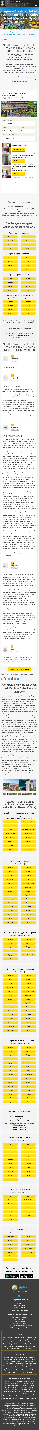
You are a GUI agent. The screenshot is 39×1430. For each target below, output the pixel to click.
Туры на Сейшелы (28, 1342)
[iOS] (26, 1276)
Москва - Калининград (12, 1383)
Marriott (10, 1252)
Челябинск (28, 849)
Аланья (28, 867)
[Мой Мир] (19, 679)
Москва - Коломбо (9, 1396)
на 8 (18, 149)
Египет (28, 879)
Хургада (10, 883)
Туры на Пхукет (31, 1363)
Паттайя (28, 899)
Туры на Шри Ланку (19, 1340)
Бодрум (28, 875)
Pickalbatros (28, 1208)
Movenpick (28, 1212)
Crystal (10, 1167)
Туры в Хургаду (31, 1359)
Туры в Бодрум (19, 1359)
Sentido (28, 1204)
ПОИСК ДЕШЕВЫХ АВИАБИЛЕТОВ (19, 328)
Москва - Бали (7, 1398)
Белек (10, 871)
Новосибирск (10, 833)
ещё (28, 145)
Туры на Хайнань (11, 1368)
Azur (10, 1219)
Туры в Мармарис (30, 1357)
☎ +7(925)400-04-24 (27, 213)
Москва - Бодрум (10, 1387)
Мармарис (10, 879)
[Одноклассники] (15, 679)
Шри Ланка (10, 918)
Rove (28, 1240)
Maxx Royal (28, 1148)
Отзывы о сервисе (19, 1321)
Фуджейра (28, 895)
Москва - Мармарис (27, 1387)
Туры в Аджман (19, 1363)
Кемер (28, 871)
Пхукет (28, 906)
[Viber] (6, 679)
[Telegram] (9, 679)
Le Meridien (28, 1252)
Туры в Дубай (29, 1361)
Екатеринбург (10, 826)
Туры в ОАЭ (29, 1348)
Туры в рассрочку (19, 1319)
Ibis (10, 1256)
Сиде (10, 875)
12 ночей (28, 245)
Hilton (28, 1215)
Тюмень (10, 849)
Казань (28, 826)
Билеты (18, 1)
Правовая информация (19, 1323)
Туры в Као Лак (20, 1366)
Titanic (10, 1144)
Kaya (28, 1156)
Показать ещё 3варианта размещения (19, 182)
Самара (10, 845)
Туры (7, 1)
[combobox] (19, 124)
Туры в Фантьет (31, 1366)
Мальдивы (10, 922)
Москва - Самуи (8, 1394)
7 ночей (10, 237)
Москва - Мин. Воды (11, 1385)
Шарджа (10, 895)
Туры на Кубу (31, 1340)
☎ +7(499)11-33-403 (12, 213)
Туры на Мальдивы (11, 1342)
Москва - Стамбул (18, 1398)
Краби (28, 903)
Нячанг (28, 910)
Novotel (10, 1212)
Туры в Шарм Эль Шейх (13, 1361)
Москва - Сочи (9, 1381)
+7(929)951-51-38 (20, 337)
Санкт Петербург (28, 822)
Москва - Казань (29, 1383)
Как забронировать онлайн (19, 1317)
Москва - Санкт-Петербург (26, 1381)
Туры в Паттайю (8, 1366)
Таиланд (10, 899)
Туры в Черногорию (12, 1348)
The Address (10, 1236)
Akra (28, 1175)
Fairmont (10, 1260)
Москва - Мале (31, 1396)
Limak (10, 1152)
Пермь (28, 841)
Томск (28, 845)
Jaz (10, 1215)
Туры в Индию (19, 1346)
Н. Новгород (10, 837)
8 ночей (28, 237)
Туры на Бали (27, 1372)
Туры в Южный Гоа (28, 1370)
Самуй (10, 903)
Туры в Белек (18, 1357)
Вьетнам (10, 910)
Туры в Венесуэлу (8, 1346)
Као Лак (10, 906)
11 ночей (10, 245)
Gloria (28, 1159)
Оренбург (28, 837)
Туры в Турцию (19, 1337)
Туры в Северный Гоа (11, 1370)
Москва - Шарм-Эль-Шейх (12, 1391)
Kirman (10, 1156)
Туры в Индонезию (30, 1346)
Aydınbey (10, 1171)
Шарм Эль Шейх (28, 883)
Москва (10, 822)
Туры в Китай (20, 1344)
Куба (28, 918)
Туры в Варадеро (28, 1368)
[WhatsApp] (3, 679)
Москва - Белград (30, 1398)
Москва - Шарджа (30, 1394)
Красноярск (28, 833)
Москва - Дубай (19, 1394)
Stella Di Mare (28, 1200)
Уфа (10, 829)
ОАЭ (10, 887)
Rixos (28, 1144)
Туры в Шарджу (8, 1363)
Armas (10, 1175)
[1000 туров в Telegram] (19, 1296)
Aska (28, 1171)
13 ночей (10, 248)
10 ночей (28, 241)
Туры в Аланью (8, 1357)
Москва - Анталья (28, 1385)
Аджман (28, 891)
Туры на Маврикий (9, 1344)
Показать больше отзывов (19, 669)
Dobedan (10, 1163)
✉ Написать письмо (19, 1307)
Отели (12, 1)
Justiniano (10, 1159)
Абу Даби (28, 887)
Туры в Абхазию (8, 1337)
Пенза (10, 841)
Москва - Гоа (20, 1396)
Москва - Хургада (11, 1389)
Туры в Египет (7, 1340)
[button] (36, 109)
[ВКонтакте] (12, 679)
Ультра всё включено (19, 145)
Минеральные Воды (28, 829)
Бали (28, 922)
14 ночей (28, 248)
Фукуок (28, 914)
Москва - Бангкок (28, 1389)
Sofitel (28, 1236)
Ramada (10, 1244)
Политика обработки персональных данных (19, 1325)
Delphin (28, 1163)
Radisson (10, 1208)
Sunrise (10, 1200)
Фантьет (10, 914)
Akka (10, 1179)
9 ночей (10, 241)
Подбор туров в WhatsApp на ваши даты (19, 333)
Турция (10, 867)
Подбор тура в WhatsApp (20, 1328)
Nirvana (10, 1148)
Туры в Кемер (8, 1359)
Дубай (10, 891)
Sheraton (10, 1204)
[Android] (13, 1276)
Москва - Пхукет (29, 1391)
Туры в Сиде (11, 1372)
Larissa (28, 1152)
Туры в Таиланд (30, 1337)
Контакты (19, 1303)
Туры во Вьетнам (30, 1344)
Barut (28, 1167)
